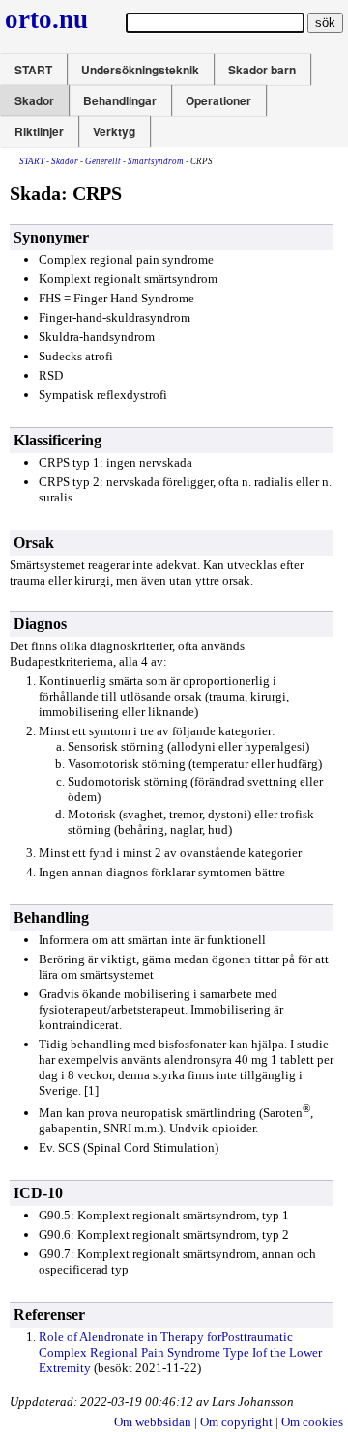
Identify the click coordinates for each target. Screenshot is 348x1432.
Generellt (103, 161)
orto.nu (46, 19)
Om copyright (236, 1422)
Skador (34, 100)
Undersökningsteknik (140, 69)
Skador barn (262, 69)
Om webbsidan (152, 1422)
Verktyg (114, 131)
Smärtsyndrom (156, 161)
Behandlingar (120, 100)
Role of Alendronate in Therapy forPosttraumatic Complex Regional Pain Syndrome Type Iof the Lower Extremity (180, 1352)
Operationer (218, 100)
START (33, 69)
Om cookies (312, 1422)
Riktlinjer (39, 131)
